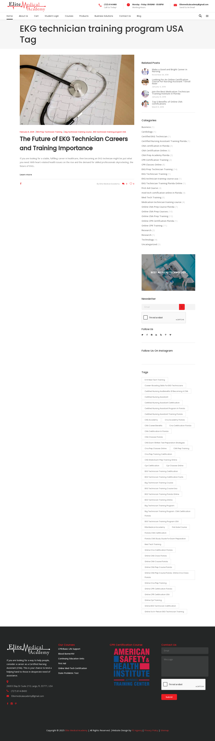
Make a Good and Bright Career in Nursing (169, 70)
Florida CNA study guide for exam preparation (165, 538)
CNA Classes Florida (154, 437)
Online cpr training (153, 600)
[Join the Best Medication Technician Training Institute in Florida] (145, 94)
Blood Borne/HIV (66, 653)
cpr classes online (174, 465)
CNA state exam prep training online (161, 460)
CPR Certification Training (155, 159)
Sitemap (164, 730)
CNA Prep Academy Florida (155, 155)
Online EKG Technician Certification (160, 606)
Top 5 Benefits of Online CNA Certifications (167, 102)
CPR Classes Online (152, 164)
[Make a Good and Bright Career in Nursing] (145, 71)
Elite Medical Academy (109, 184)
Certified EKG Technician (154, 136)
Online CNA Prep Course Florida (158, 206)
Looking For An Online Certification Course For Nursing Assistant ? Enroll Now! (171, 81)
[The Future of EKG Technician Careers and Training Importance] (77, 90)
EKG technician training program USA (109, 132)
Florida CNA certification (155, 533)
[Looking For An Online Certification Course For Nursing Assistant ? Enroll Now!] (145, 81)
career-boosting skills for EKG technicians (164, 385)
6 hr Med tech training (155, 380)
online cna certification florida (159, 550)
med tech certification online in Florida (162, 192)
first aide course (179, 527)
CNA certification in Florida (155, 145)
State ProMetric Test (68, 673)
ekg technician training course (78, 132)
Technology (148, 239)
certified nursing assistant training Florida (164, 414)
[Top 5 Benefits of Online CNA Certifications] (145, 104)
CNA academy (151, 420)
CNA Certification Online (154, 150)
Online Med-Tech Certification (72, 668)
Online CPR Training (152, 225)
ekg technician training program (159, 505)
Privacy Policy (151, 730)
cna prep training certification (158, 454)
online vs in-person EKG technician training (164, 611)
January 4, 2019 (159, 86)
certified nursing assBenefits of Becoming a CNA (166, 391)
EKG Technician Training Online (158, 500)
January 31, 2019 (159, 97)
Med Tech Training (151, 197)
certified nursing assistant (156, 397)
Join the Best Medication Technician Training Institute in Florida (171, 92)
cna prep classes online (155, 448)
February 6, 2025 (27, 132)
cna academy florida (175, 420)
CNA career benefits (153, 425)
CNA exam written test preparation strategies (165, 442)
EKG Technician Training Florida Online (162, 183)
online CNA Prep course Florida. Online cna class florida (167, 575)
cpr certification (152, 465)
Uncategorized (149, 244)
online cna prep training (156, 583)
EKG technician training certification (161, 471)
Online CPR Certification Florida (158, 220)
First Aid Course (150, 187)
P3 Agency (137, 730)
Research (146, 230)
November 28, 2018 (160, 74)
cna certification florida (180, 425)
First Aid (62, 663)
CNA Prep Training (181, 448)
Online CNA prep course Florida (158, 567)
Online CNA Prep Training (155, 216)
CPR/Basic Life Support (69, 648)
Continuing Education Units (71, 658)
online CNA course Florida (156, 561)
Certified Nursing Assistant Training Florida (164, 141)
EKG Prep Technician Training (49, 132)
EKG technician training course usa (160, 178)
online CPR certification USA (157, 594)
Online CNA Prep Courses (155, 211)
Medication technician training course (161, 202)
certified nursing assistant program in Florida (165, 408)
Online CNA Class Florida (156, 556)
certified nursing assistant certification (162, 402)
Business (146, 127)
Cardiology (147, 131)
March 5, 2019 (158, 107)
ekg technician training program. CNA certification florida (167, 513)
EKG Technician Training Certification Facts (164, 477)
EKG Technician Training (154, 173)
